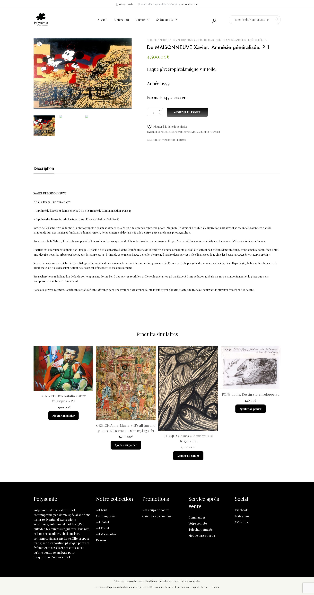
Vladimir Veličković (107, 219)
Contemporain (106, 516)
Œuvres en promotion (157, 516)
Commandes (197, 517)
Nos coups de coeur (155, 510)
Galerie (141, 19)
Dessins (101, 540)
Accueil (103, 19)
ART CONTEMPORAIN (172, 131)
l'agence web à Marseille (121, 587)
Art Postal (102, 528)
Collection (121, 19)
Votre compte (198, 523)
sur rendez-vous (189, 4)
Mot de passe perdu (202, 535)
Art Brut (101, 510)
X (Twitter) (242, 522)
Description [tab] (44, 168)
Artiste (164, 40)
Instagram (242, 516)
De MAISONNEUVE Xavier (187, 40)
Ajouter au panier (187, 112)
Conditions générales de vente (162, 581)
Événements (164, 19)
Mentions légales (191, 581)
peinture (181, 139)
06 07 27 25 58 (126, 4)
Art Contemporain (164, 139)
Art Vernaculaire (107, 534)
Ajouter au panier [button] (63, 415)
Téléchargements (201, 529)
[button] (39, 44)
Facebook (241, 510)
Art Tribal (102, 522)
